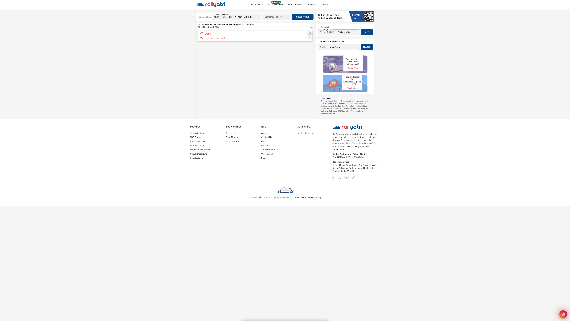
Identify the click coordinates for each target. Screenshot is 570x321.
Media (264, 158)
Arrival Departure (198, 153)
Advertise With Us (269, 149)
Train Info (310, 4)
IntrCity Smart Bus (305, 133)
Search (366, 47)
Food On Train (295, 4)
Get (367, 32)
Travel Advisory (197, 158)
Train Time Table (197, 141)
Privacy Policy (314, 197)
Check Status (302, 17)
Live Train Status (197, 133)
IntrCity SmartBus (276, 4)
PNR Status (195, 137)
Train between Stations (200, 149)
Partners (265, 145)
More (323, 4)
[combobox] (234, 17)
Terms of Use (300, 197)
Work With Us (268, 153)
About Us (265, 133)
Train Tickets (257, 4)
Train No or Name (222, 14)
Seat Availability (197, 145)
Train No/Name (326, 30)
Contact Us (266, 137)
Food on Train (232, 141)
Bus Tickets (231, 133)
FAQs (263, 141)
